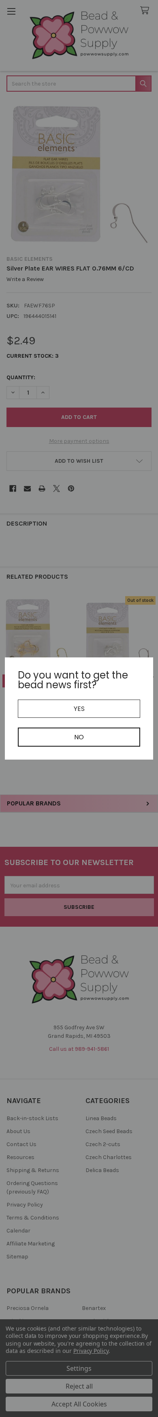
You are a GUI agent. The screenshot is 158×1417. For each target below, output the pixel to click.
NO (79, 737)
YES (79, 708)
